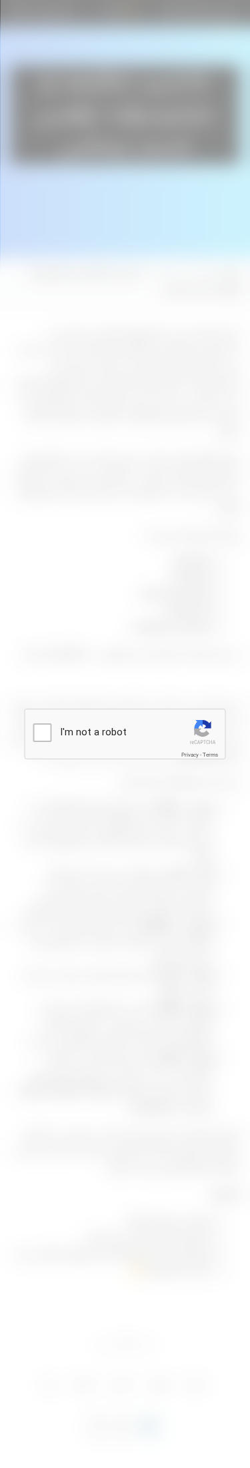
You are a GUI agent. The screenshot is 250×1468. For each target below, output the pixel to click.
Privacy (190, 755)
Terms (210, 755)
